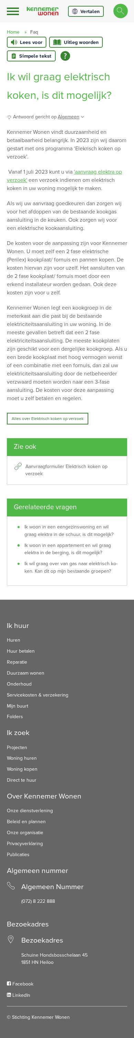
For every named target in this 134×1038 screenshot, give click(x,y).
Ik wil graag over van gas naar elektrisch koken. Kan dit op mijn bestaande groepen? (71, 567)
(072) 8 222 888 (38, 901)
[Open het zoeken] (120, 11)
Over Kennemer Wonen (44, 796)
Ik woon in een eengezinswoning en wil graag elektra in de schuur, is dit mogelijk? (68, 530)
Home (13, 32)
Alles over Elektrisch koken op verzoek (47, 418)
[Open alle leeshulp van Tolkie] (65, 56)
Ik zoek (18, 732)
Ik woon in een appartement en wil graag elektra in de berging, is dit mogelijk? (67, 549)
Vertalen (90, 11)
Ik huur (18, 625)
